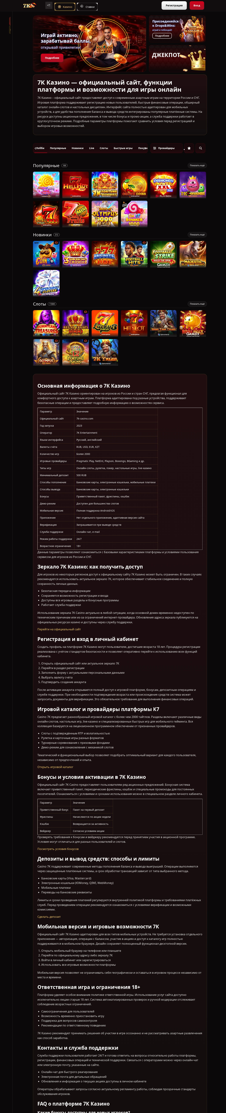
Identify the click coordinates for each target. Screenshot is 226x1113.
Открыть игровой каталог (55, 767)
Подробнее (52, 57)
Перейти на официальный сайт (59, 629)
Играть (46, 196)
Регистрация (174, 5)
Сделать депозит (49, 916)
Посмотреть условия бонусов (58, 849)
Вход (197, 5)
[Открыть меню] (48, 5)
